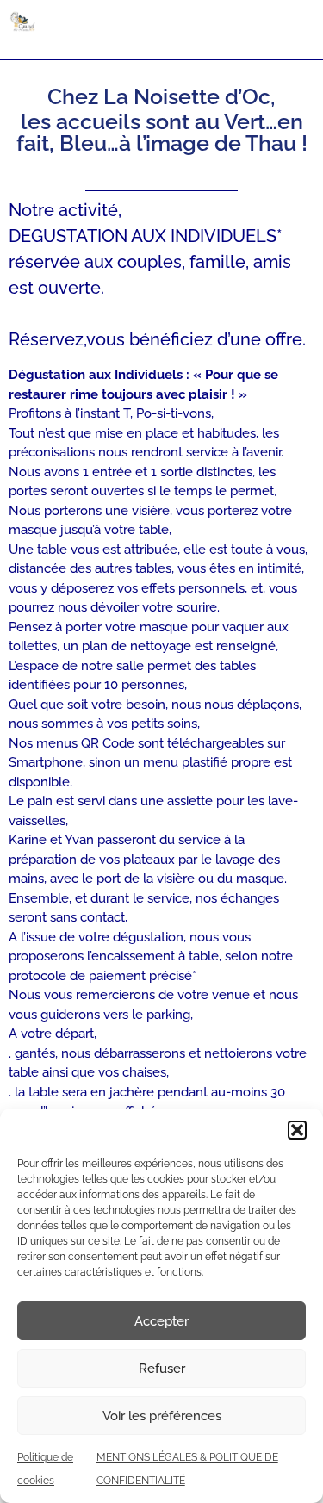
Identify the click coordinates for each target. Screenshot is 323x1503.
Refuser (162, 1368)
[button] (297, 1130)
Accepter (161, 1321)
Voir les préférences (161, 1416)
